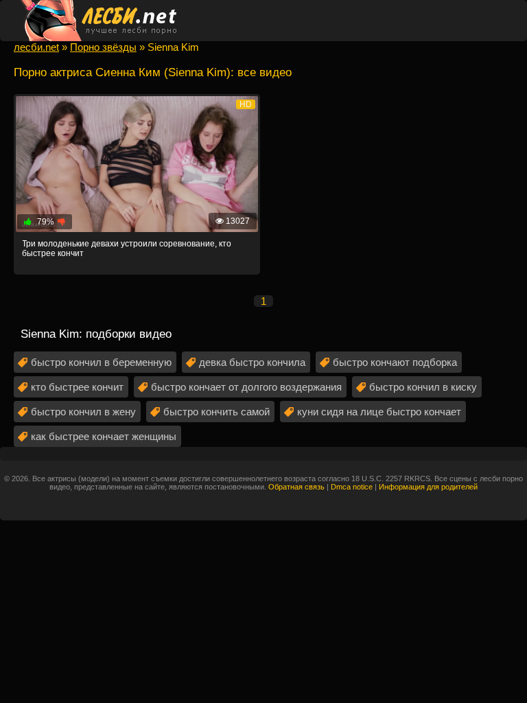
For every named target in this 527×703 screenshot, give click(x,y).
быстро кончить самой (216, 411)
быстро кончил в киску (423, 387)
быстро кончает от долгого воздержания (246, 387)
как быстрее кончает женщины (103, 436)
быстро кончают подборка (395, 362)
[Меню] (503, 20)
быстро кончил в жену (83, 411)
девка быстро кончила (252, 362)
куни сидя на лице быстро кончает (379, 411)
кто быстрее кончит (77, 387)
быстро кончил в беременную (101, 362)
